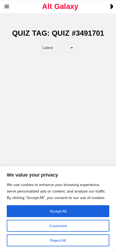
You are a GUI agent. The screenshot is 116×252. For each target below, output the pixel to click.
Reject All (58, 240)
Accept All (58, 211)
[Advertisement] (58, 116)
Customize (58, 226)
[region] (58, 209)
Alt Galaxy (60, 6)
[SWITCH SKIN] (111, 6)
